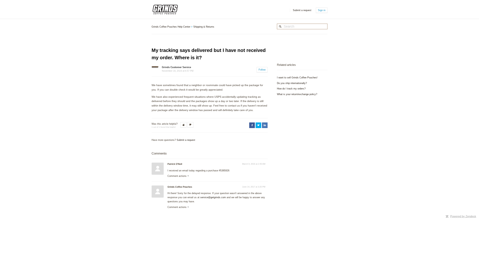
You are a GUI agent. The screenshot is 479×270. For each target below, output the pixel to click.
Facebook (252, 125)
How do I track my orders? (291, 88)
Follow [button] (262, 69)
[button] (183, 125)
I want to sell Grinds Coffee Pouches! (297, 77)
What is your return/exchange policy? (297, 94)
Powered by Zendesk (463, 216)
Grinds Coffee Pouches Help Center (171, 26)
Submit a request (302, 10)
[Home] (165, 9)
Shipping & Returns (203, 26)
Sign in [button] (321, 10)
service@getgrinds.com (213, 197)
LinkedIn (265, 125)
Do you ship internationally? (292, 83)
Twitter (258, 125)
